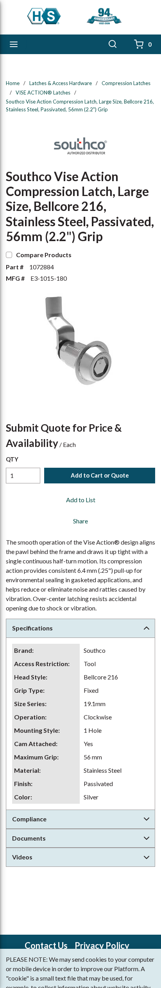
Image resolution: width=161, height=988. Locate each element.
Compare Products (44, 254)
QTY (12, 459)
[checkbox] (9, 255)
